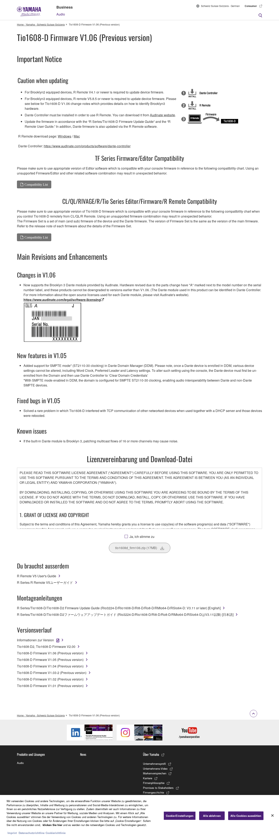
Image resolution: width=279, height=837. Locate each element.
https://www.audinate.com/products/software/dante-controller (87, 146)
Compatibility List (36, 184)
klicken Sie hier (52, 825)
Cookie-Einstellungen (180, 816)
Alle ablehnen (212, 816)
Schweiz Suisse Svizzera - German (220, 6)
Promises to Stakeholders (158, 788)
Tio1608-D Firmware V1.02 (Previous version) (50, 679)
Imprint (12, 833)
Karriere (147, 778)
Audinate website (162, 115)
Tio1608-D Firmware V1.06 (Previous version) (50, 653)
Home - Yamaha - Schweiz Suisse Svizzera (41, 24)
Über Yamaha (151, 754)
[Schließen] (272, 815)
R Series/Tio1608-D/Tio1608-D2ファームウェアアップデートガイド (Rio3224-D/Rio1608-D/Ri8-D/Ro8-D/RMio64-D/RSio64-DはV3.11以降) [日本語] (125, 614)
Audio (60, 14)
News (83, 754)
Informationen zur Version (35, 640)
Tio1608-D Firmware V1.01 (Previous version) (50, 685)
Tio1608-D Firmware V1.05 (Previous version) (50, 659)
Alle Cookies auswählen (245, 816)
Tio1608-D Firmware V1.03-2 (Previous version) (51, 672)
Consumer (251, 6)
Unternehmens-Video (155, 768)
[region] (139, 816)
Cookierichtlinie (56, 833)
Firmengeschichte (153, 792)
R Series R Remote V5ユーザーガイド (45, 582)
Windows (64, 136)
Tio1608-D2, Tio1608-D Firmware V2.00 (46, 646)
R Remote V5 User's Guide (36, 576)
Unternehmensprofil (154, 764)
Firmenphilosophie (153, 783)
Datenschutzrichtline (32, 833)
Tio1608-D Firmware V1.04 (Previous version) (50, 666)
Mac (77, 136)
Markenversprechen (154, 773)
